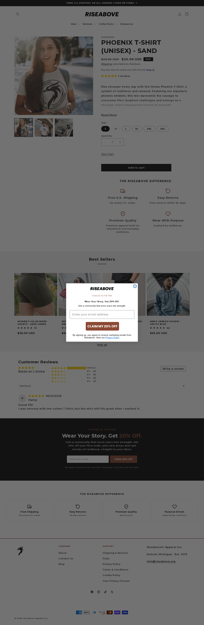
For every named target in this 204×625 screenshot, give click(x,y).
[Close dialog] (135, 286)
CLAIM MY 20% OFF (102, 326)
